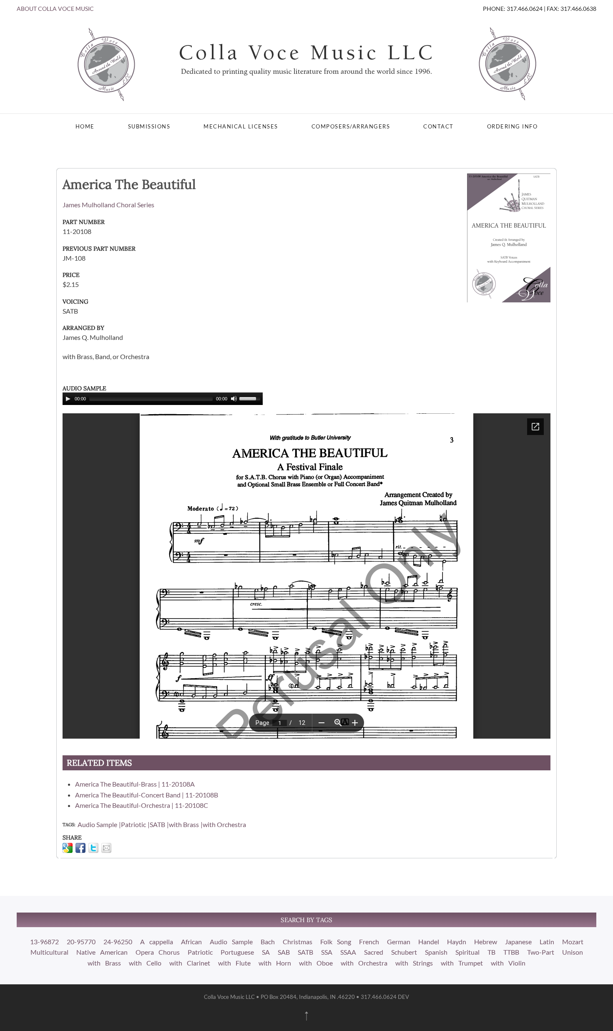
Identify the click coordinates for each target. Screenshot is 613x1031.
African (191, 942)
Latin (547, 942)
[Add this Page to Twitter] (93, 848)
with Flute (234, 963)
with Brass (184, 824)
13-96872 (44, 942)
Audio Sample (97, 824)
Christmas (297, 942)
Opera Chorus (158, 952)
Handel (428, 942)
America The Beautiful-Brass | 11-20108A (135, 784)
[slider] (251, 397)
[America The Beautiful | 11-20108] (508, 237)
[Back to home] (306, 63)
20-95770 (81, 942)
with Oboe (316, 963)
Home (85, 126)
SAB (284, 952)
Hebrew (485, 942)
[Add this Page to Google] (68, 848)
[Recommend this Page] (106, 848)
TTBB (511, 952)
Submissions (149, 126)
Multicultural (49, 952)
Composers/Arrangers (351, 126)
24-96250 (117, 942)
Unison (572, 952)
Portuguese (237, 952)
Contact (438, 126)
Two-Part (540, 952)
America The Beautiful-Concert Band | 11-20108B (146, 795)
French (369, 942)
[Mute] (234, 398)
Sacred (373, 952)
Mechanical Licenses (240, 126)
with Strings (414, 963)
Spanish (436, 952)
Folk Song (335, 942)
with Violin (508, 963)
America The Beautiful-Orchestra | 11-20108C (141, 805)
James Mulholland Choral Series (108, 205)
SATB (157, 824)
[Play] (68, 398)
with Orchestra (224, 824)
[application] (163, 398)
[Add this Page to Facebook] (80, 848)
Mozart (572, 942)
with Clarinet (189, 963)
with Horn (275, 963)
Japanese (518, 942)
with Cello (145, 963)
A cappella (156, 942)
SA (266, 952)
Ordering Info (512, 126)
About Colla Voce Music (55, 8)
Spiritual (467, 952)
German (398, 942)
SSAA (348, 952)
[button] (306, 1016)
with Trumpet (462, 963)
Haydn (456, 942)
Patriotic (133, 824)
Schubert (404, 952)
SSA (326, 952)
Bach (268, 942)
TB (491, 952)
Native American (102, 952)
